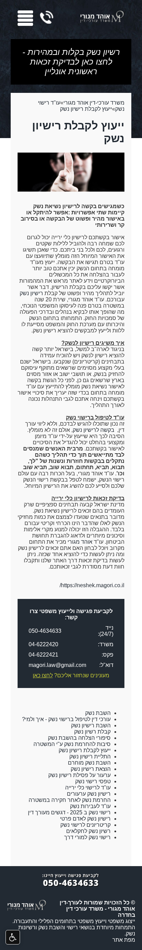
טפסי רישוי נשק (93, 781)
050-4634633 (45, 631)
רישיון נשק (31, 293)
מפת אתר (123, 940)
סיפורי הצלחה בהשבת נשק (79, 738)
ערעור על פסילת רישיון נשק (79, 775)
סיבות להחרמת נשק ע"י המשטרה (72, 744)
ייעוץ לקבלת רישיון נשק (86, 109)
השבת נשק (98, 713)
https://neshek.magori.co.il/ (92, 585)
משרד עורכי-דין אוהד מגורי (93, 103)
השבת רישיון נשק (91, 725)
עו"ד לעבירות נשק (90, 806)
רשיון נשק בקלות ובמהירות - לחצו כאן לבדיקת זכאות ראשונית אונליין (71, 61)
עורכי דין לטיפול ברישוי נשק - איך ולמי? (66, 719)
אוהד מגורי (80, 542)
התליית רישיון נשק (90, 756)
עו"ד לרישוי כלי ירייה (88, 788)
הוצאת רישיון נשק (91, 769)
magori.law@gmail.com (57, 665)
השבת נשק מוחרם (89, 763)
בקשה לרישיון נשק (93, 430)
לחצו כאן (43, 675)
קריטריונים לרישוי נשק (85, 825)
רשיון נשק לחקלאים (88, 831)
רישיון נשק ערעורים (89, 794)
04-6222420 (43, 644)
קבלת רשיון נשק (92, 732)
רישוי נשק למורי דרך (87, 837)
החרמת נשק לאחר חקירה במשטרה (70, 800)
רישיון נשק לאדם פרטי (85, 819)
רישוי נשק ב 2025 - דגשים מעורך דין (69, 812)
